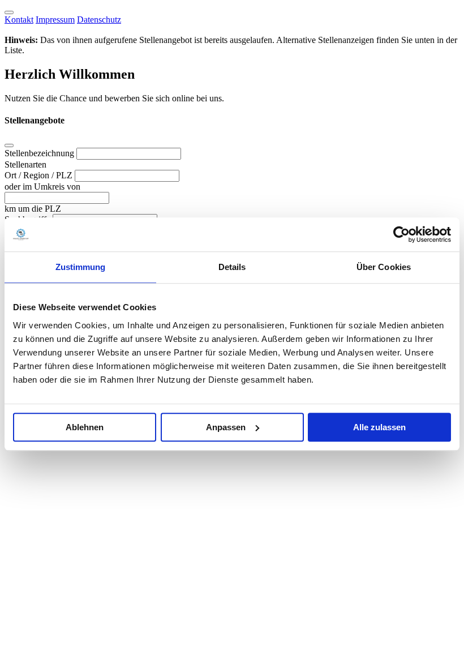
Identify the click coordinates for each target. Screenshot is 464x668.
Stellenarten (25, 164)
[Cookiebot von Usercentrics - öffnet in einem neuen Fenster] (401, 234)
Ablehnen (85, 427)
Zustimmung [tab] (80, 267)
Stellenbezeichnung (40, 153)
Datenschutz (99, 19)
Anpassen (226, 427)
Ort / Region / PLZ (40, 175)
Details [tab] (232, 267)
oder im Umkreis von (42, 186)
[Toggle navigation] (9, 12)
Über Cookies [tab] (383, 267)
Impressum (55, 19)
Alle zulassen (379, 427)
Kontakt (19, 19)
